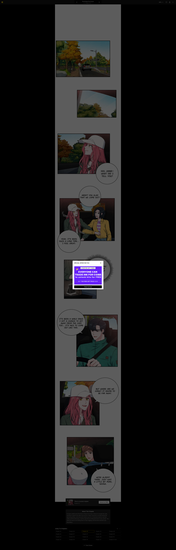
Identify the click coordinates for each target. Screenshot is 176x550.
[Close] (101, 263)
